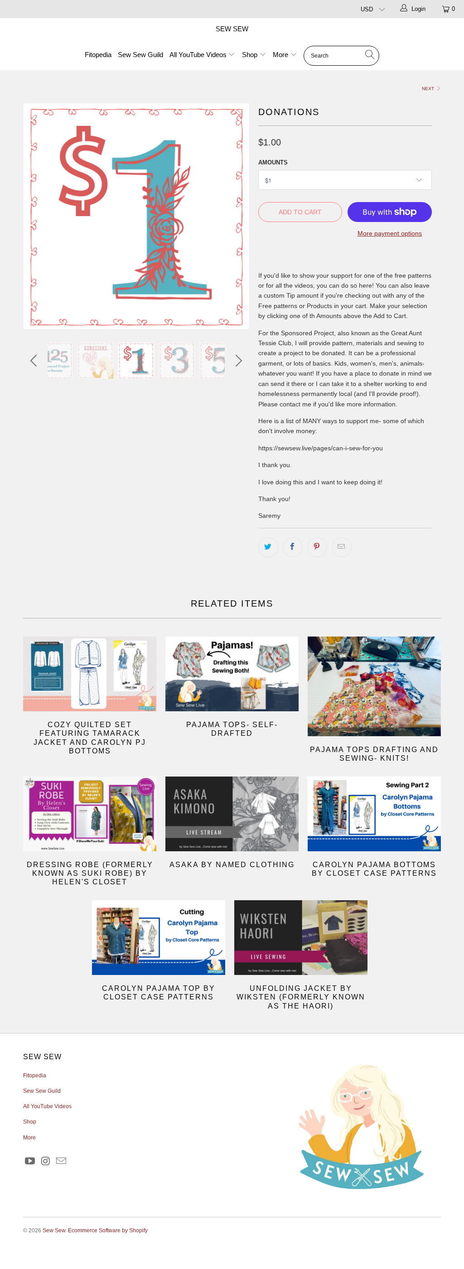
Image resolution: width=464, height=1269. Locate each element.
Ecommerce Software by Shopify (108, 1230)
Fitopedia (98, 54)
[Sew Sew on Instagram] (46, 1162)
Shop (250, 54)
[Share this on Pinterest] (317, 547)
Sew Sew (232, 29)
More (281, 54)
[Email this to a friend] (342, 547)
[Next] (237, 216)
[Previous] (35, 216)
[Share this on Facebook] (293, 547)
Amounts (273, 162)
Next (428, 88)
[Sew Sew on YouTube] (30, 1162)
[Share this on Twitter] (268, 547)
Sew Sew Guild (140, 54)
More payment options (390, 233)
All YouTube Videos (198, 54)
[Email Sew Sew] (61, 1162)
